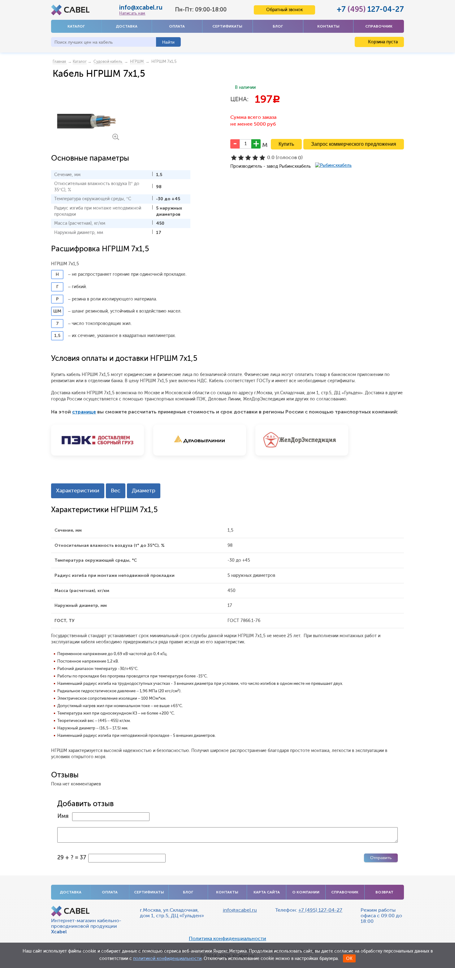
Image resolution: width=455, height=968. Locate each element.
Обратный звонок (284, 9)
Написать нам (132, 13)
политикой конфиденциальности (167, 958)
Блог (278, 26)
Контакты (328, 26)
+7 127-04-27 (370, 9)
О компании (305, 892)
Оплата (177, 26)
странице (84, 412)
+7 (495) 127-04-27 (320, 910)
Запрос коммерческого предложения (353, 144)
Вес (115, 490)
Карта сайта (267, 892)
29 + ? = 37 (71, 857)
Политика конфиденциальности (227, 938)
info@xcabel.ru (140, 7)
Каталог (76, 26)
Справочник (378, 26)
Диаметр (143, 490)
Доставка (126, 26)
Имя (63, 816)
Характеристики (77, 490)
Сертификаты (227, 26)
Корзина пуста (382, 42)
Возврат (384, 892)
